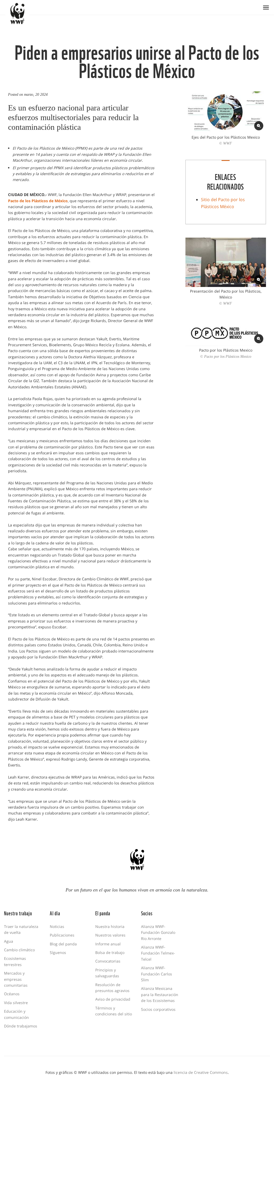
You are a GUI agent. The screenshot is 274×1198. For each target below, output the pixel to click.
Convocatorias (107, 961)
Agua (8, 941)
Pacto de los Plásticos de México (38, 200)
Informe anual (108, 943)
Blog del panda (63, 943)
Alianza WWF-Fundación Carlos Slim (156, 973)
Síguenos (58, 952)
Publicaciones (62, 935)
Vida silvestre (16, 1002)
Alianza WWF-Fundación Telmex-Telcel (158, 953)
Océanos (12, 993)
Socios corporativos (158, 1009)
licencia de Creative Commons (201, 1072)
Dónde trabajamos (20, 1026)
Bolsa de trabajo (109, 952)
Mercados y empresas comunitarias (16, 979)
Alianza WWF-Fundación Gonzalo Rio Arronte (158, 932)
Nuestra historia (109, 926)
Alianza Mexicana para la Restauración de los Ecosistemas (159, 994)
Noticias (57, 926)
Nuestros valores (110, 935)
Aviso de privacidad (112, 999)
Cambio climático (19, 949)
